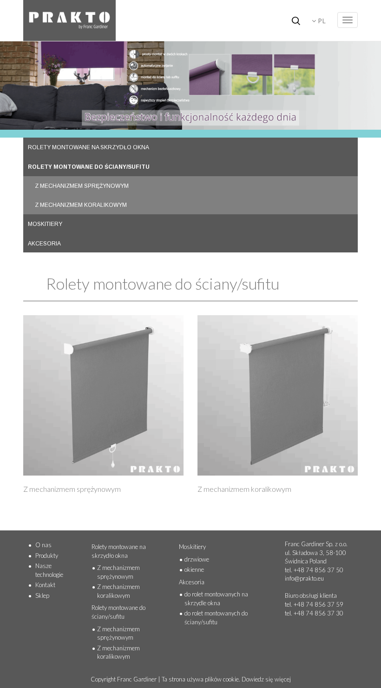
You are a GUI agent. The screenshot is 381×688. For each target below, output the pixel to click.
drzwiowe (196, 559)
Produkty (46, 555)
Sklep (42, 595)
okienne (194, 569)
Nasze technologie (49, 570)
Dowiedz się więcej (266, 679)
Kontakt (45, 585)
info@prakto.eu (304, 578)
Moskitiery (192, 546)
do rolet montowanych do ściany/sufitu (216, 617)
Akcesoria (191, 582)
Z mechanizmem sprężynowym (118, 572)
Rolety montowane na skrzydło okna (119, 551)
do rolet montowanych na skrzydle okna (216, 598)
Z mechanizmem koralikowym (118, 591)
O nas (43, 545)
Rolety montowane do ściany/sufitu (118, 612)
